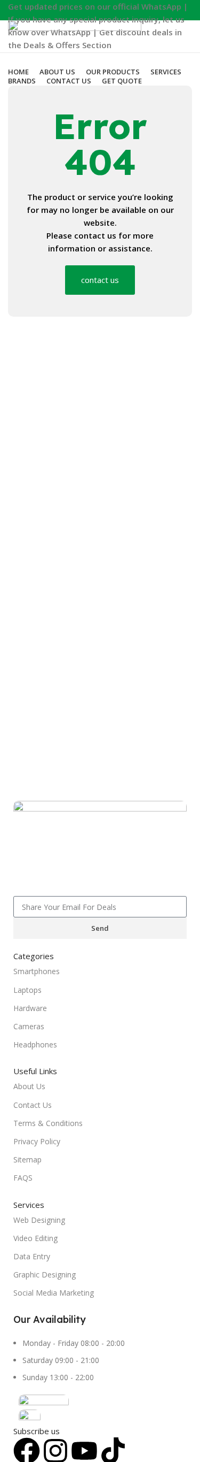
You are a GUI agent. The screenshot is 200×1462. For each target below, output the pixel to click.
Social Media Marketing (53, 1293)
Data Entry (31, 1256)
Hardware (30, 1008)
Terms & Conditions (48, 1123)
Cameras (28, 1026)
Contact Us (32, 1105)
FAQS (23, 1178)
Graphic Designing (44, 1274)
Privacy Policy (36, 1141)
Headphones (35, 1044)
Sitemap (27, 1159)
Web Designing (39, 1220)
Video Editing (35, 1238)
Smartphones (36, 971)
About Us (29, 1086)
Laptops (27, 990)
